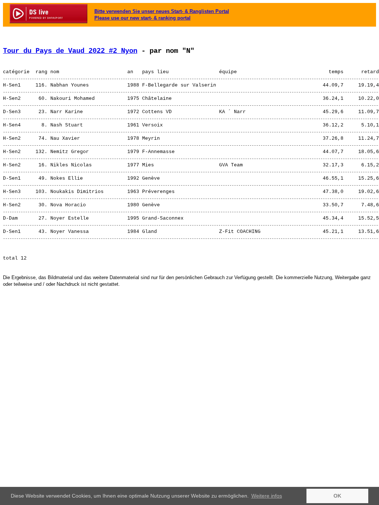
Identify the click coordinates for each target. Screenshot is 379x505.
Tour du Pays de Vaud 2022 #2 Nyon (70, 51)
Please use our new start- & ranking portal (142, 18)
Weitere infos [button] (266, 496)
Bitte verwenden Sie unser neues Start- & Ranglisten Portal (161, 11)
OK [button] (337, 496)
